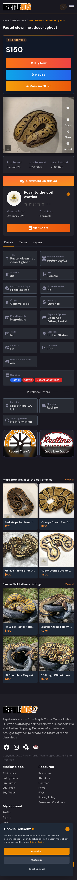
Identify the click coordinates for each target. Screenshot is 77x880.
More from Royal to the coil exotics (27, 480)
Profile (6, 812)
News (41, 787)
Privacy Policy (46, 797)
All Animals (9, 773)
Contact (43, 783)
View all (69, 479)
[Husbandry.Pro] (26, 747)
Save (68, 125)
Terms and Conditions (52, 802)
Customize (36, 860)
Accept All (36, 851)
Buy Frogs (9, 787)
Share (68, 137)
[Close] (67, 829)
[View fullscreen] (8, 148)
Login (6, 822)
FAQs (41, 792)
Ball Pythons (19, 20)
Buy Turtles (9, 783)
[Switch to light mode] (63, 7)
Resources (44, 773)
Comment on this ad (41, 181)
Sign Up (7, 817)
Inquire (40, 75)
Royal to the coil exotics (38, 194)
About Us (44, 778)
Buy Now (40, 63)
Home (6, 20)
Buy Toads (9, 792)
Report (68, 149)
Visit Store (41, 228)
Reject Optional (37, 869)
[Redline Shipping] (35, 747)
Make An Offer (40, 86)
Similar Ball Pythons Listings (22, 584)
